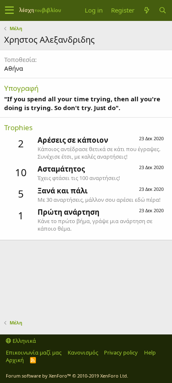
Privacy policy (121, 352)
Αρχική (15, 360)
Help (150, 352)
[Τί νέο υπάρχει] (146, 10)
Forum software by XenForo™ (67, 376)
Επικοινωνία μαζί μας (33, 352)
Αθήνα (13, 68)
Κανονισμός (83, 352)
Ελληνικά (23, 340)
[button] (9, 10)
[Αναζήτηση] (162, 10)
